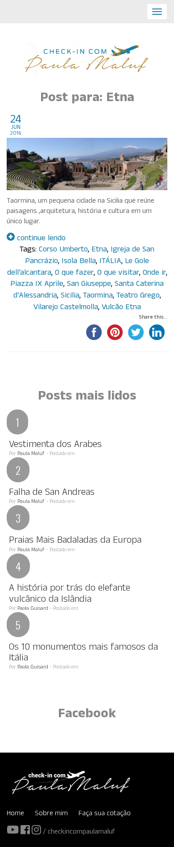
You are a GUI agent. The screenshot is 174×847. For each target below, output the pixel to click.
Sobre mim (51, 814)
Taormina (98, 296)
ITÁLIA (110, 262)
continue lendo (40, 239)
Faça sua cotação (105, 814)
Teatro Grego (138, 296)
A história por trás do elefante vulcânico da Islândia (69, 594)
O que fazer (74, 273)
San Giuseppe (89, 284)
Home (15, 814)
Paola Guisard (32, 609)
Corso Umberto (63, 250)
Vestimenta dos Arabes (55, 445)
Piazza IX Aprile (36, 284)
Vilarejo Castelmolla (65, 308)
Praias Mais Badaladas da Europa (75, 541)
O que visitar (118, 273)
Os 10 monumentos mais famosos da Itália (83, 653)
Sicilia (70, 296)
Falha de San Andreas (52, 493)
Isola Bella (79, 262)
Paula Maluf (31, 454)
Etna (99, 250)
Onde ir (154, 273)
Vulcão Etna (121, 308)
